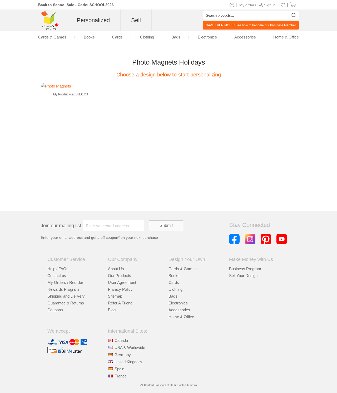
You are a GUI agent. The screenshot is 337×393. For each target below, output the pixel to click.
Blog (112, 310)
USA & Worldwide (130, 347)
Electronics (178, 303)
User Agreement (122, 282)
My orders (247, 5)
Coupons (55, 310)
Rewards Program (63, 289)
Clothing (175, 289)
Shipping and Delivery (66, 296)
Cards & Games (182, 268)
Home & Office (181, 316)
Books (174, 275)
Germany (123, 354)
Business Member (283, 25)
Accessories (179, 310)
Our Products (119, 275)
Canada (121, 340)
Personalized (93, 20)
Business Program (245, 268)
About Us (116, 268)
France (121, 376)
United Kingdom (128, 362)
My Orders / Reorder (65, 282)
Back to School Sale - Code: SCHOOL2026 (76, 5)
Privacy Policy (120, 289)
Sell (136, 20)
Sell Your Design (243, 275)
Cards (173, 282)
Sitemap (115, 296)
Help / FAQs (57, 268)
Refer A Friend (120, 303)
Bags (172, 296)
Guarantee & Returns (65, 303)
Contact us (56, 275)
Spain (119, 369)
